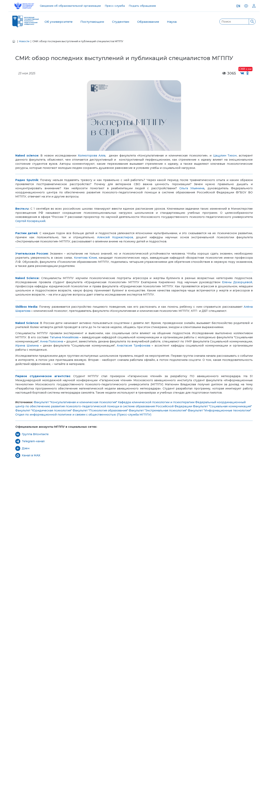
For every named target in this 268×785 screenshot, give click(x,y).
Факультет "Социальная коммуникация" (222, 406)
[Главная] (13, 41)
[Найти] (252, 21)
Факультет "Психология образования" (100, 410)
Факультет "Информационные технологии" (219, 410)
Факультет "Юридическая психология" (43, 410)
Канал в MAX (31, 455)
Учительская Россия (31, 253)
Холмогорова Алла (92, 155)
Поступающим (92, 22)
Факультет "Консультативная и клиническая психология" (75, 402)
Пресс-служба (115, 5)
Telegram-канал (33, 441)
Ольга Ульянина (191, 188)
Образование (148, 22)
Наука (172, 22)
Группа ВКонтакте (35, 434)
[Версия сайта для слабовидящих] (246, 5)
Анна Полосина (51, 341)
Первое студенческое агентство (42, 376)
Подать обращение (142, 5)
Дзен (25, 448)
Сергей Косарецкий (30, 221)
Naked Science (26, 323)
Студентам (120, 22)
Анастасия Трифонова (133, 345)
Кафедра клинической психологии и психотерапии (156, 402)
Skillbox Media (26, 306)
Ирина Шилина (27, 345)
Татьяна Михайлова (64, 337)
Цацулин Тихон (225, 155)
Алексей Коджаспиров (115, 237)
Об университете (59, 22)
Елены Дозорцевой (237, 282)
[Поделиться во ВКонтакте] (242, 73)
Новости (24, 41)
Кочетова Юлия (85, 257)
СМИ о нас (245, 68)
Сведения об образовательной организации (70, 5)
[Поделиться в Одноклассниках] (247, 73)
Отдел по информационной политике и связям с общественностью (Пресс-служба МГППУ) (83, 414)
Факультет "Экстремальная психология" (158, 410)
